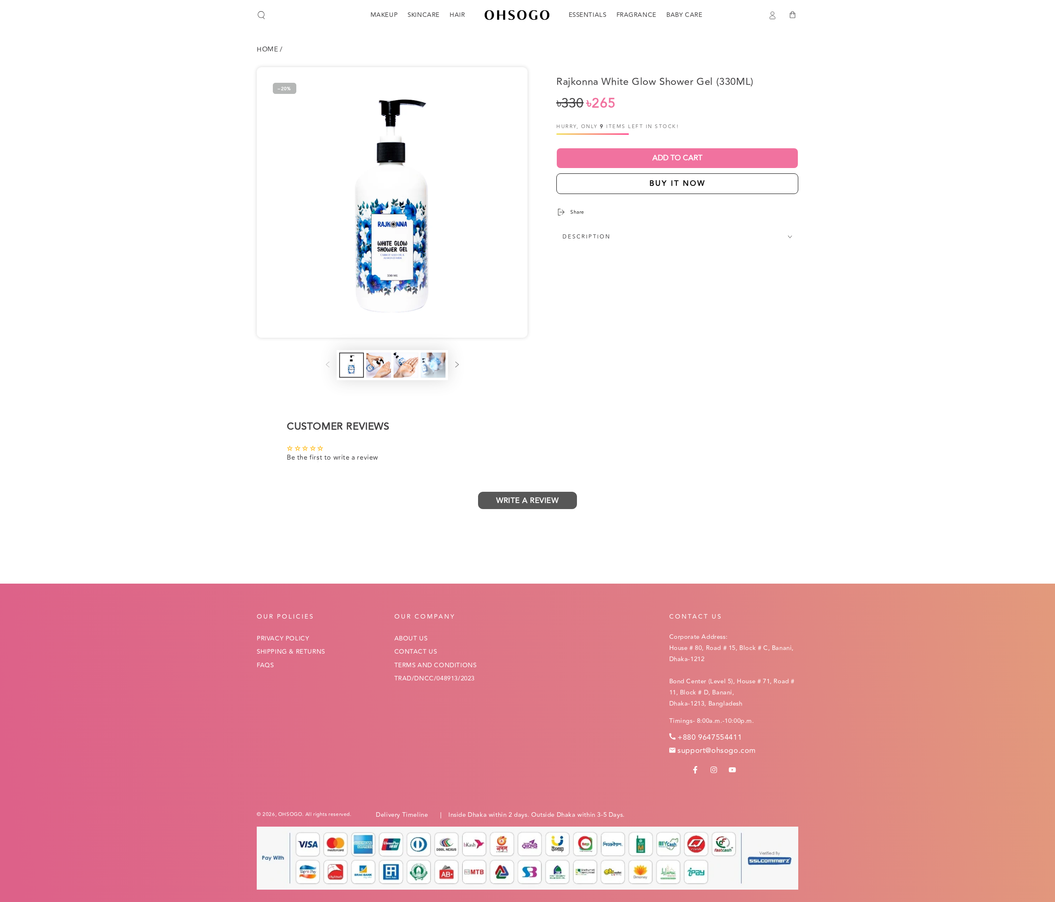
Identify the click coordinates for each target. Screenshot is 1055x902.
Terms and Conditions (435, 665)
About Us (411, 638)
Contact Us (415, 652)
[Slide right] (457, 365)
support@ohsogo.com (717, 750)
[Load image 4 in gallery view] (433, 365)
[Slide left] (328, 365)
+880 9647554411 (710, 737)
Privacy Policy (283, 638)
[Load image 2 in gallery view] (378, 365)
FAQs (265, 665)
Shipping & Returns (291, 652)
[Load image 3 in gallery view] (406, 365)
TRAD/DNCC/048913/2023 (434, 678)
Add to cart (677, 158)
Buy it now (677, 183)
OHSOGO (290, 814)
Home (267, 49)
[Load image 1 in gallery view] (351, 365)
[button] (261, 15)
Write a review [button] (527, 500)
